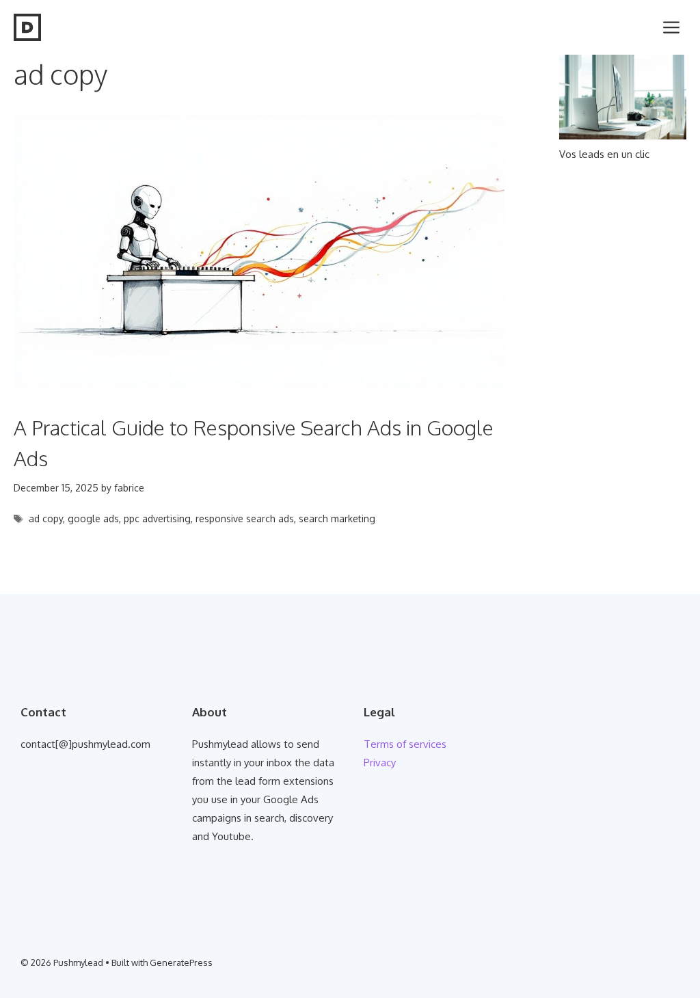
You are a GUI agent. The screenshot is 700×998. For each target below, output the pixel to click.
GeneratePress (181, 962)
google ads (93, 518)
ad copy (46, 518)
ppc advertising (157, 518)
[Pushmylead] (27, 27)
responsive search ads (245, 518)
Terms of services (405, 744)
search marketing (337, 518)
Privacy (380, 762)
